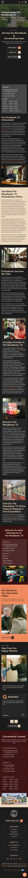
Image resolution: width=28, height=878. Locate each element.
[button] (25, 2)
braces (22, 462)
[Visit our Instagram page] (11, 859)
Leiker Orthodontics (18, 161)
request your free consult (12, 516)
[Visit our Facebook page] (8, 859)
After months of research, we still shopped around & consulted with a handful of (13, 702)
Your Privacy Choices (17, 870)
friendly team (22, 211)
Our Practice (14, 829)
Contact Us (14, 836)
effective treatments (6, 129)
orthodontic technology (7, 161)
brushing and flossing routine (10, 387)
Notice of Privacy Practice (9, 864)
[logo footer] (14, 813)
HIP (26, 866)
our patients (10, 236)
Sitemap (20, 863)
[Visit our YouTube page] (20, 859)
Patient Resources (14, 834)
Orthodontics (14, 832)
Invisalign (18, 349)
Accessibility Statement (21, 864)
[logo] (2, 2)
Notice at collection (7, 870)
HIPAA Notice (4, 866)
